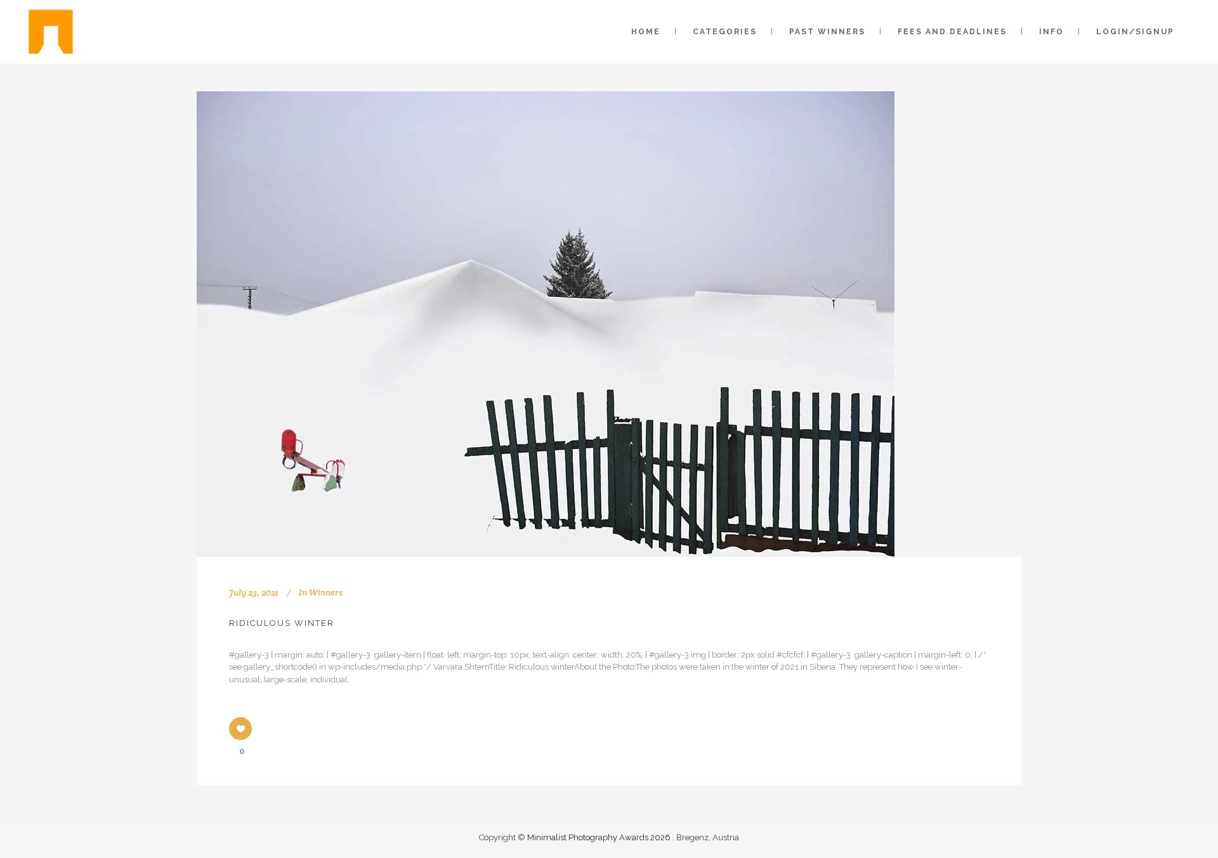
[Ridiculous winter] (545, 324)
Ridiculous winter (281, 623)
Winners (326, 592)
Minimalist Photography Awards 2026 (599, 837)
